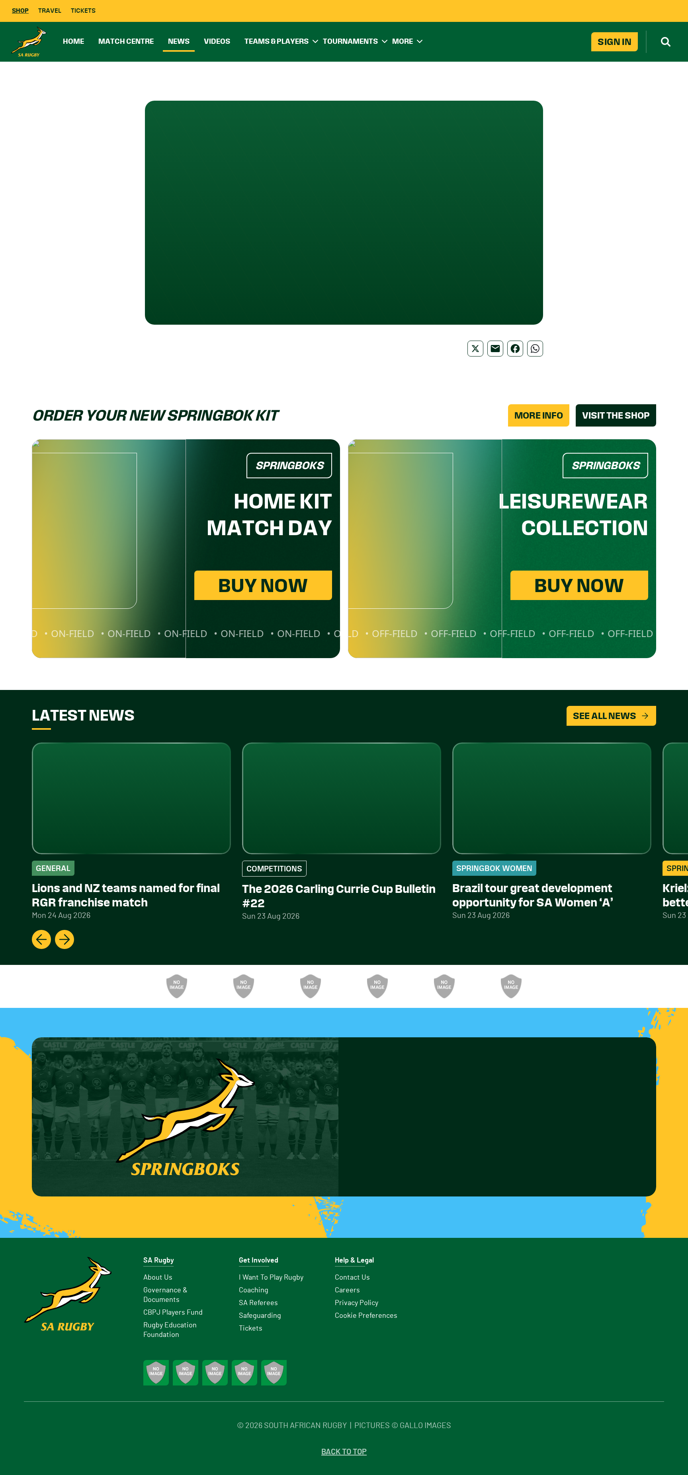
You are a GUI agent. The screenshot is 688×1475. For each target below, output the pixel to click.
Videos (217, 41)
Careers (347, 1290)
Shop (20, 10)
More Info (538, 415)
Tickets (83, 10)
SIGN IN (614, 42)
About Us (157, 1277)
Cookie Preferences (366, 1315)
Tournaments (350, 41)
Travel (49, 10)
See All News (604, 716)
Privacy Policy (356, 1303)
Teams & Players (276, 41)
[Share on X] (475, 349)
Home (73, 41)
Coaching (253, 1290)
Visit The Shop (616, 415)
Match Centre (126, 41)
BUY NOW (263, 585)
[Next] (64, 939)
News (179, 41)
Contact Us (352, 1277)
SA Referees (258, 1303)
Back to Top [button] (344, 1452)
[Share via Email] (495, 349)
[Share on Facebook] (515, 349)
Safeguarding (260, 1315)
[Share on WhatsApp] (535, 349)
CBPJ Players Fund (173, 1312)
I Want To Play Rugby (271, 1277)
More (402, 41)
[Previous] (41, 939)
